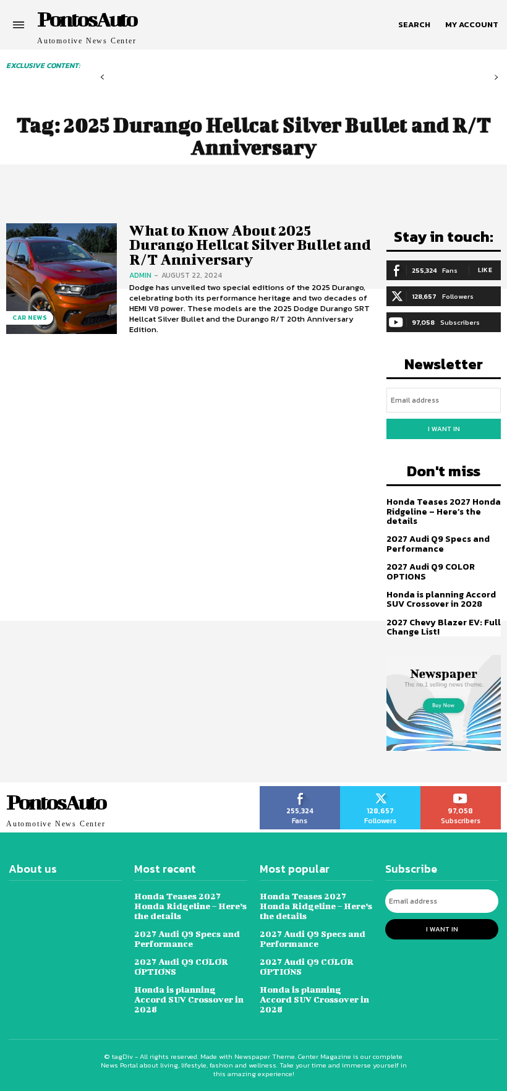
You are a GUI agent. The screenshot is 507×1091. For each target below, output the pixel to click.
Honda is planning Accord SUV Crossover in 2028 (441, 599)
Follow (380, 790)
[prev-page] (102, 77)
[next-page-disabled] (496, 77)
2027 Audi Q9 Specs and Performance (438, 544)
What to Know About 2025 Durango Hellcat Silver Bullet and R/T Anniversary (250, 244)
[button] (414, 25)
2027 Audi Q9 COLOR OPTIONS (430, 571)
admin (140, 275)
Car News (29, 317)
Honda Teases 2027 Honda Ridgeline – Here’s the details (443, 511)
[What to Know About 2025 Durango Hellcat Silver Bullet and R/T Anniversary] (61, 278)
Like (485, 270)
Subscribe (461, 790)
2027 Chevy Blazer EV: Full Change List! (443, 627)
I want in (444, 429)
